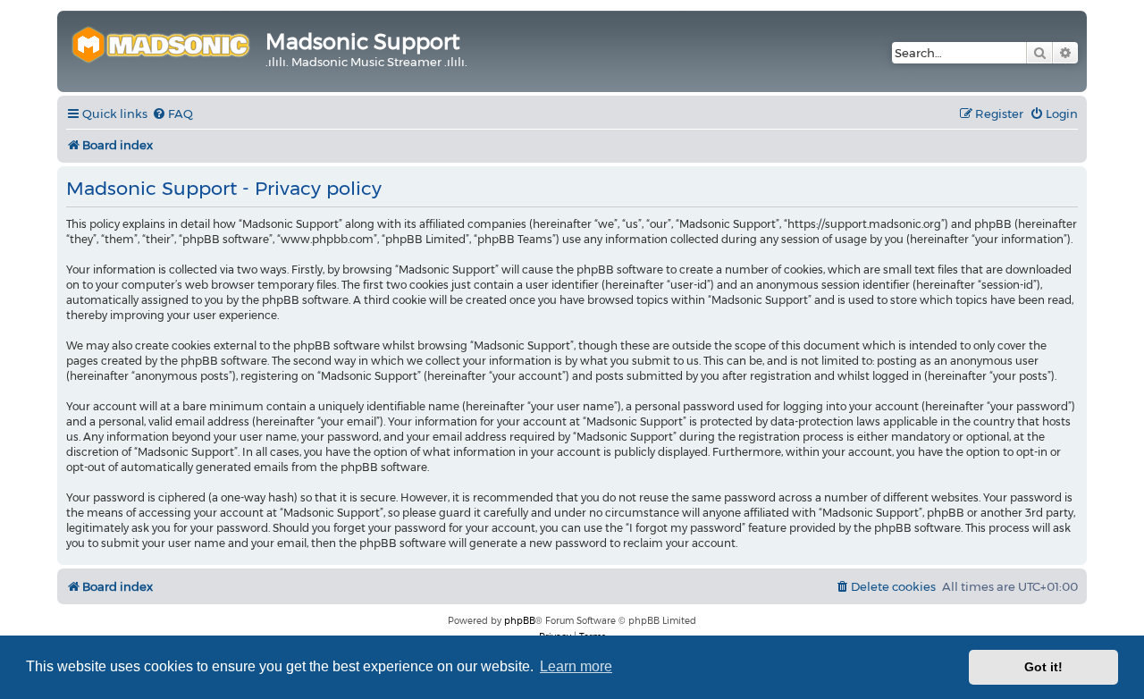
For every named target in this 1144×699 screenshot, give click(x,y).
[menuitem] (172, 114)
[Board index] (163, 42)
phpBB (519, 621)
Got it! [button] (1043, 667)
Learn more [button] (576, 666)
